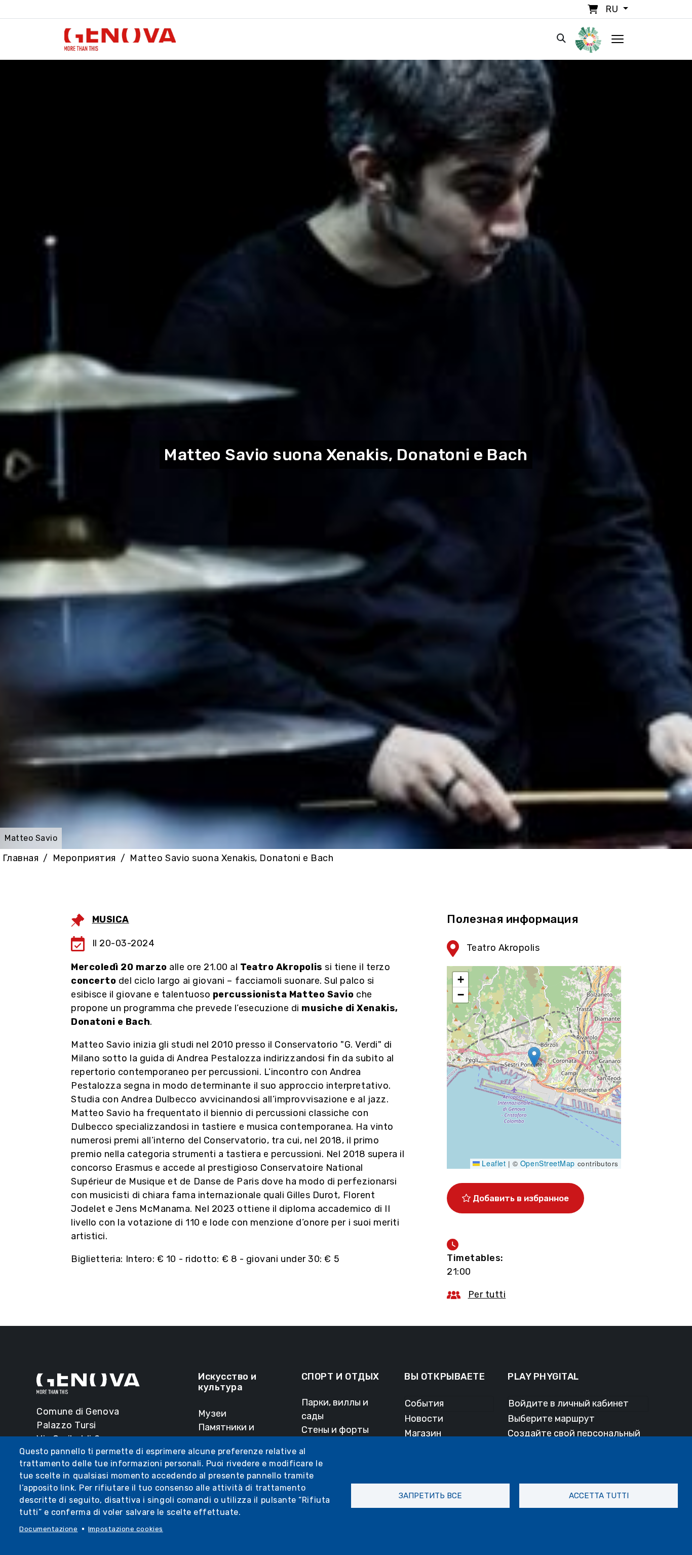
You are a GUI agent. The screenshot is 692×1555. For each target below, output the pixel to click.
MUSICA (110, 919)
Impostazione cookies (125, 1529)
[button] (534, 1057)
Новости (423, 1418)
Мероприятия (84, 858)
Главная (21, 858)
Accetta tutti (599, 1495)
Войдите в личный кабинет (568, 1403)
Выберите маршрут (551, 1418)
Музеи (212, 1413)
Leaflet (493, 1163)
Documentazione (48, 1529)
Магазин (422, 1433)
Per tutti (487, 1294)
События (424, 1403)
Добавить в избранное (520, 1198)
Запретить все (430, 1495)
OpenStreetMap (547, 1163)
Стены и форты (335, 1429)
